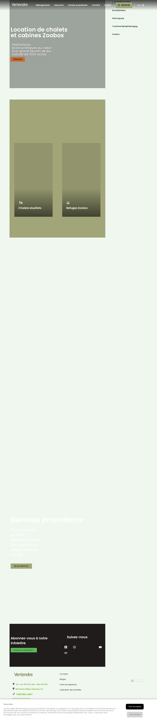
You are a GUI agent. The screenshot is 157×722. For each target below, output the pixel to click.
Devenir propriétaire (77, 5)
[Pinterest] (83, 647)
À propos (64, 674)
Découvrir (59, 5)
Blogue (63, 679)
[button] (124, 5)
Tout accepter (134, 706)
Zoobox (116, 34)
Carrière (96, 5)
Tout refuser (134, 714)
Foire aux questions (68, 684)
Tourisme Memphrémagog (124, 26)
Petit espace (118, 18)
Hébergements (43, 5)
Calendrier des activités (70, 690)
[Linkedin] (92, 647)
